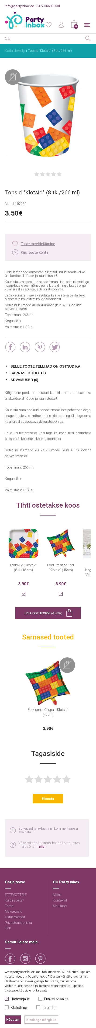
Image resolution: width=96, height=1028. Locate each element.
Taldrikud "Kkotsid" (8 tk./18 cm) (23, 567)
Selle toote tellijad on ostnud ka (45, 366)
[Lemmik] (48, 24)
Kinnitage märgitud (41, 1020)
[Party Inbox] (25, 20)
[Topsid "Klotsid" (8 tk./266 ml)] (48, 115)
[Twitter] (54, 347)
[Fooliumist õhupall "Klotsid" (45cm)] (60, 540)
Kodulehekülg (15, 51)
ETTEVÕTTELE (16, 895)
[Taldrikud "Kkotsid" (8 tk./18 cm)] (23, 540)
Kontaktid (60, 900)
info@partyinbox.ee (19, 6)
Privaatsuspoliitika (18, 923)
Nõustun (13, 1019)
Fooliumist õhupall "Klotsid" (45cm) (61, 567)
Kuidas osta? (14, 900)
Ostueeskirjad (15, 917)
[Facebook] (10, 347)
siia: (42, 846)
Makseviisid (13, 911)
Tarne (9, 906)
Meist (57, 895)
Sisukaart (60, 906)
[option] (48, 694)
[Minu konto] (61, 24)
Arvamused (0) (24, 380)
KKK (8, 928)
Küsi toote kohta (34, 252)
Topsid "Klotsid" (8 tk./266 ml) (50, 51)
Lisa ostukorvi (43, 613)
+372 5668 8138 (48, 6)
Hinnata (48, 799)
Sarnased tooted (28, 373)
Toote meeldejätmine (38, 244)
